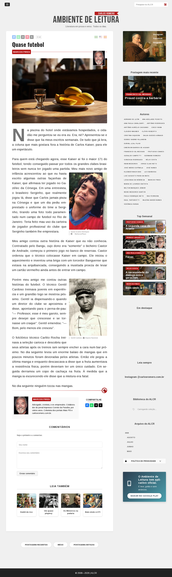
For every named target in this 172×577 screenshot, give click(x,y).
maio (129, 451)
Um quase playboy (48, 512)
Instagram (158, 34)
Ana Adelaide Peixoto (152, 119)
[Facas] (144, 264)
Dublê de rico (26, 512)
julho (130, 442)
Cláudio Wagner (131, 131)
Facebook (157, 38)
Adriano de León (131, 119)
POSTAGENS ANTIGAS (84, 545)
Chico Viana (156, 127)
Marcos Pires (21, 52)
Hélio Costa (151, 159)
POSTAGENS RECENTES (36, 545)
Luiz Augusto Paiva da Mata (136, 176)
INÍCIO (60, 545)
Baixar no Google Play (144, 496)
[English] (101, 37)
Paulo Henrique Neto (134, 196)
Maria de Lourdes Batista (136, 184)
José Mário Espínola (133, 168)
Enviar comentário (27, 473)
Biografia (157, 42)
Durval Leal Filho (132, 143)
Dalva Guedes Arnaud (153, 135)
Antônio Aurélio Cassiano (136, 127)
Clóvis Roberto (149, 131)
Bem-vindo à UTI (92, 512)
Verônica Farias (131, 204)
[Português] (96, 37)
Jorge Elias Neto (149, 164)
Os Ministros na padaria (70, 512)
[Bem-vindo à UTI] (144, 294)
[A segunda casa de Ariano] (144, 233)
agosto (131, 437)
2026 (127, 433)
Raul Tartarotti (131, 200)
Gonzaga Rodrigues (133, 159)
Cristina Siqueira (132, 135)
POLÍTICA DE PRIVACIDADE (143, 461)
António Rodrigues (156, 123)
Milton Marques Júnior (135, 188)
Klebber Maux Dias (132, 172)
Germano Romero (152, 155)
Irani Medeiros (131, 164)
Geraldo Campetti (132, 155)
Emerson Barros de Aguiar (136, 147)
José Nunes (151, 168)
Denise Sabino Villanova (135, 139)
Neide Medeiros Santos (135, 192)
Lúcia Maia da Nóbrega (134, 180)
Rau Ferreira (153, 196)
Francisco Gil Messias (134, 151)
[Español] (105, 37)
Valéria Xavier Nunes (152, 200)
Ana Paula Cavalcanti (134, 123)
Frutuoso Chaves (156, 151)
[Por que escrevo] (144, 248)
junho (130, 447)
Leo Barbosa (150, 172)
